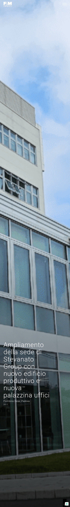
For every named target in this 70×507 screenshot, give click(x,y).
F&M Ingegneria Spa (8, 4)
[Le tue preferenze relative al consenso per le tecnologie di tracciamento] (67, 504)
